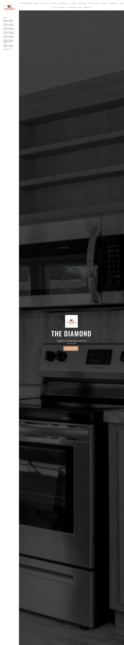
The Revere (53, 3)
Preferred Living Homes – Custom (8, 25)
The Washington (62, 3)
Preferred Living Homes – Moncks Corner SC (8, 41)
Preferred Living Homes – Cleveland (8, 32)
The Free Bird (82, 3)
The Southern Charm (93, 3)
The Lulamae (44, 3)
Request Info (7, 49)
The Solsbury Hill (71, 7)
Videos (80, 7)
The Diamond (72, 3)
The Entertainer (113, 3)
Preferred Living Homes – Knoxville (8, 28)
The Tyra (54, 7)
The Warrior (62, 7)
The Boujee (104, 3)
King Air (121, 3)
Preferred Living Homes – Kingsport (9, 36)
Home (5, 17)
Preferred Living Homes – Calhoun (8, 46)
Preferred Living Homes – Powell (8, 21)
